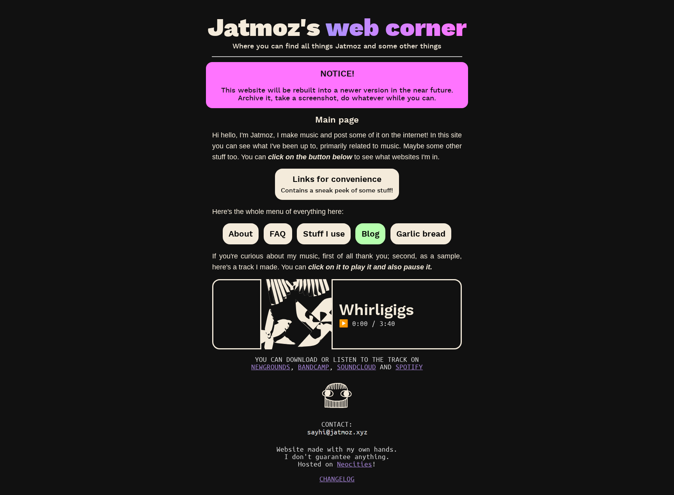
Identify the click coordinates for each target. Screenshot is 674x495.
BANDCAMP (313, 366)
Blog (371, 234)
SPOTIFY (409, 366)
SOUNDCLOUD (356, 366)
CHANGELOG (337, 479)
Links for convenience (337, 184)
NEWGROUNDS (270, 366)
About (241, 234)
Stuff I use (324, 234)
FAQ (278, 234)
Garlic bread (420, 234)
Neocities (354, 464)
